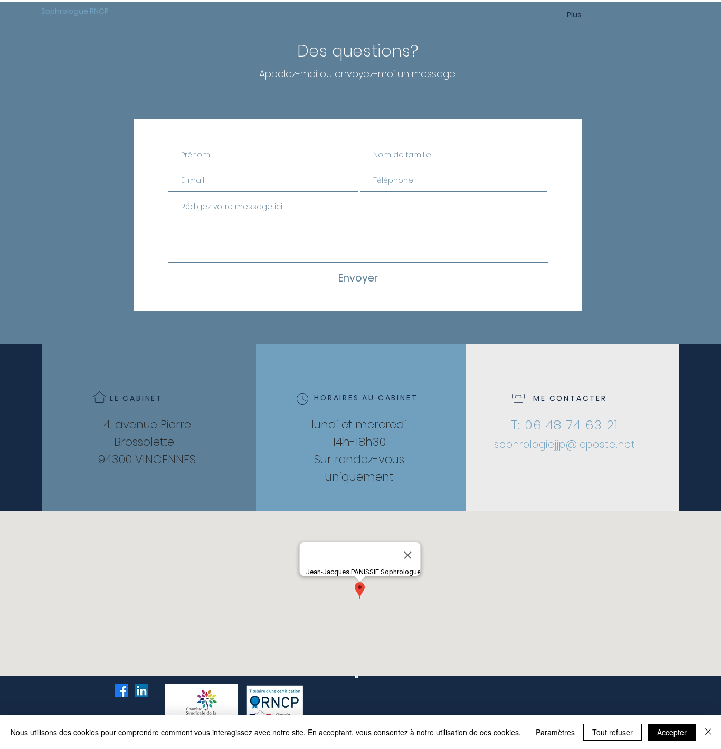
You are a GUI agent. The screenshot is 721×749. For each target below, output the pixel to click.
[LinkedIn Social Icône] (141, 690)
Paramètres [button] (555, 732)
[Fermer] (708, 732)
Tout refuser (612, 732)
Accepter (672, 732)
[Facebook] (121, 690)
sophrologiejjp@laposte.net (564, 444)
